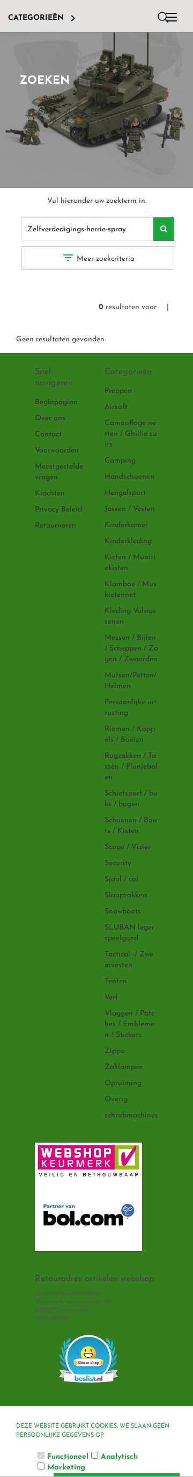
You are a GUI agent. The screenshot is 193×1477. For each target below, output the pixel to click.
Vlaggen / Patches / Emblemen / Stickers (129, 1024)
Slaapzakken (126, 895)
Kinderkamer (126, 525)
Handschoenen (129, 477)
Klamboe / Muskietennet (131, 589)
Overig (116, 1099)
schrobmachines (131, 1116)
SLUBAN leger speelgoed (129, 933)
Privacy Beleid (58, 510)
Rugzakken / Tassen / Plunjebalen (131, 766)
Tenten (116, 981)
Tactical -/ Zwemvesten (129, 959)
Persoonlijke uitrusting (131, 707)
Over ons (50, 418)
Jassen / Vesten (130, 509)
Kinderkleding (128, 541)
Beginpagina (56, 402)
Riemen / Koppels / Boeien (130, 734)
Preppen (118, 391)
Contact (48, 434)
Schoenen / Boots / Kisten (131, 825)
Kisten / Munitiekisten (130, 562)
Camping (120, 461)
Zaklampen (124, 1067)
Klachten (50, 493)
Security (118, 863)
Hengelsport (125, 493)
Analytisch (119, 1457)
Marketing (66, 1468)
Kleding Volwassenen (130, 616)
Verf (111, 997)
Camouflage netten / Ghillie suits (131, 434)
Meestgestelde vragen (59, 472)
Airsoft (116, 407)
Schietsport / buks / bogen (131, 798)
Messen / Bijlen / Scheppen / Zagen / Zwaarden (131, 648)
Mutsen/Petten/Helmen (131, 680)
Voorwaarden (57, 451)
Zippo (115, 1051)
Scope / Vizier (128, 847)
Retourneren (55, 526)
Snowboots (123, 912)
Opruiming (123, 1083)
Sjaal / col (121, 879)
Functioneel (67, 1457)
